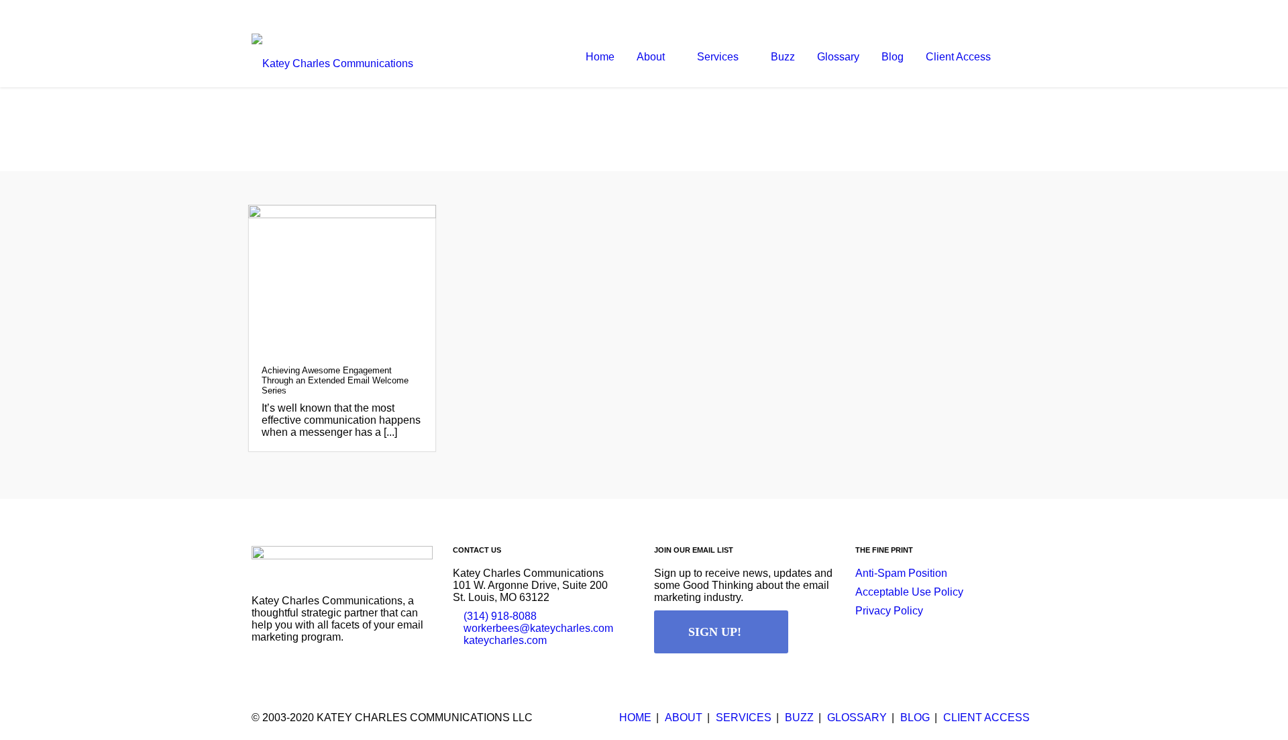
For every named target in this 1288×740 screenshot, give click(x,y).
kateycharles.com (505, 640)
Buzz (799, 717)
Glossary (857, 717)
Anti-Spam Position (901, 573)
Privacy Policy (889, 610)
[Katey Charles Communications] (332, 57)
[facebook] (969, 13)
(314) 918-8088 (500, 616)
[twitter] (996, 13)
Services (743, 717)
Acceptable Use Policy (909, 592)
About (683, 717)
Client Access (986, 717)
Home (635, 717)
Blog (915, 717)
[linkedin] (1023, 13)
